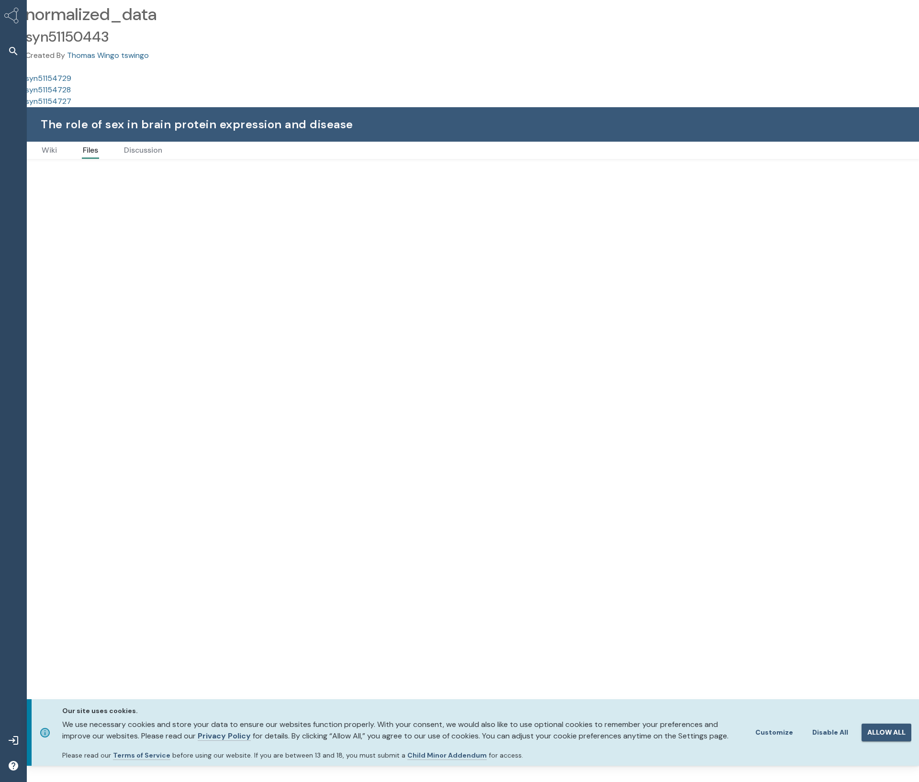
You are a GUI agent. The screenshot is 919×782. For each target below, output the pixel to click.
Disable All (830, 732)
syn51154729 (48, 78)
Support (800, 124)
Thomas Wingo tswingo (108, 55)
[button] (13, 51)
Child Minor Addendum (447, 755)
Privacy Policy (224, 736)
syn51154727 (48, 101)
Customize (774, 732)
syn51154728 (48, 90)
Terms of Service (141, 755)
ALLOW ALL (886, 732)
